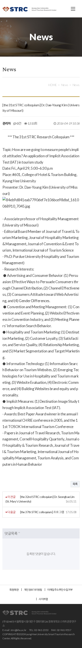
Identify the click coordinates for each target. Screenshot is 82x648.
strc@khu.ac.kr (18, 630)
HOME (52, 85)
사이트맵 (43, 599)
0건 (18, 123)
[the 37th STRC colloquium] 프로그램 (42, 512)
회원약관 (14, 589)
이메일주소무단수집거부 (59, 589)
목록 (75, 484)
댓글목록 (11, 533)
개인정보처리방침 (33, 589)
